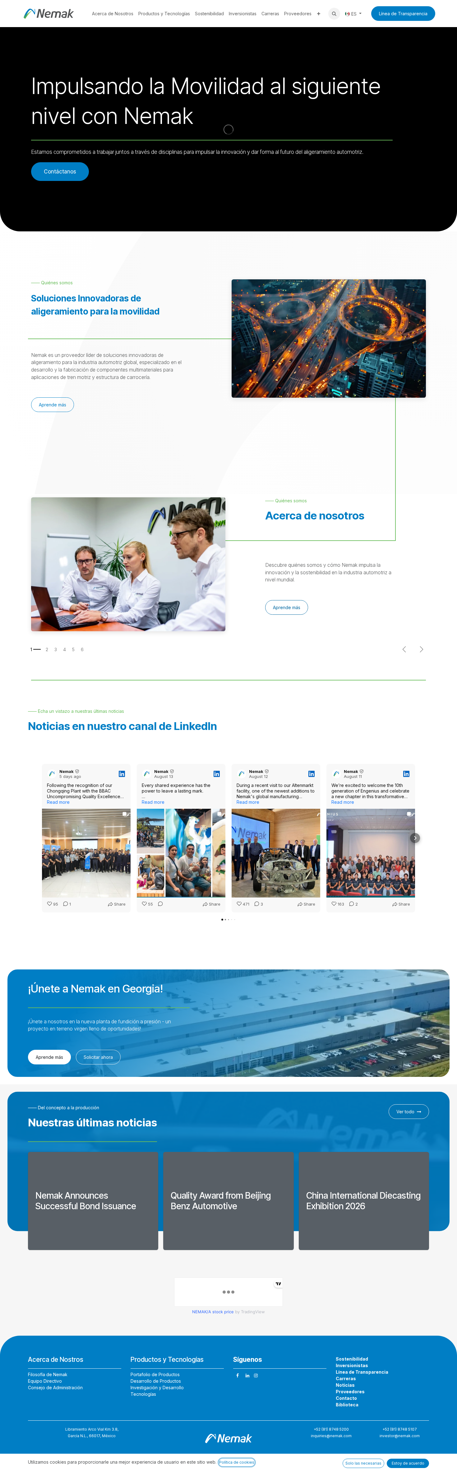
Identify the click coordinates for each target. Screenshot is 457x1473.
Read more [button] (58, 802)
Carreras (346, 1378)
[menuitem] (113, 13)
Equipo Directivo (45, 1381)
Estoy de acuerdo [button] (408, 1463)
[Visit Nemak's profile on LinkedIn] (52, 774)
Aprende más (52, 404)
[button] (334, 14)
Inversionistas (352, 1365)
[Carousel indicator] (35, 649)
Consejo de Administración (55, 1387)
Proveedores (350, 1391)
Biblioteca (347, 1404)
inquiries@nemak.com (331, 1435)
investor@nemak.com (400, 1435)
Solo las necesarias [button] (363, 1463)
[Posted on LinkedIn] (122, 774)
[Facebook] (237, 1375)
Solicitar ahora (98, 1057)
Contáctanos (60, 171)
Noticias (345, 1385)
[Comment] (158, 904)
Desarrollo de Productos (156, 1381)
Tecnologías (143, 1394)
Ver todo (405, 1111)
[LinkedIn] (247, 1375)
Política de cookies (236, 1462)
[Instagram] (256, 1375)
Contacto (346, 1398)
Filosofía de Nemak (47, 1374)
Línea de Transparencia (403, 13)
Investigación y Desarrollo (157, 1387)
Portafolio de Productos (155, 1374)
